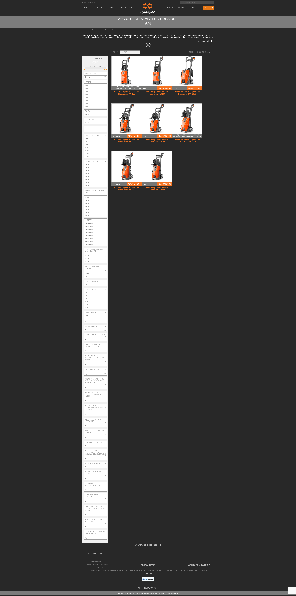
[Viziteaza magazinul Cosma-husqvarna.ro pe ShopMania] (148, 580)
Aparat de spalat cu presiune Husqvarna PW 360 (157, 141)
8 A (86, 141)
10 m (86, 301)
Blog (180, 7)
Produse (86, 7)
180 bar (87, 182)
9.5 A (86, 144)
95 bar (87, 197)
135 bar (87, 167)
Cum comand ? (96, 562)
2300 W (87, 94)
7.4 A (86, 138)
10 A (86, 147)
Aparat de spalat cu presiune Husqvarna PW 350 (126, 141)
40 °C (87, 256)
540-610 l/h (89, 238)
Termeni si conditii (96, 567)
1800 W (87, 88)
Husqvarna (88, 77)
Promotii (169, 7)
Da (86, 330)
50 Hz (87, 122)
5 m (86, 284)
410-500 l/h (89, 229)
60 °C (87, 259)
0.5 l (86, 315)
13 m (86, 304)
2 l (85, 318)
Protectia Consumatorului (97, 570)
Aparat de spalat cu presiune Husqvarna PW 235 (157, 93)
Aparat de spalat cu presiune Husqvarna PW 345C (187, 93)
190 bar (87, 185)
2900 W (87, 100)
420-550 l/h (89, 235)
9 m (86, 298)
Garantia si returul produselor (97, 565)
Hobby (98, 7)
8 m (86, 295)
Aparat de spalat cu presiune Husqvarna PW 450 (187, 141)
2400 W (87, 97)
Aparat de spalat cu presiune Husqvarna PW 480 (126, 189)
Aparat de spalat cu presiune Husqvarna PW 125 (126, 93)
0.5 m (87, 273)
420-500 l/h (89, 232)
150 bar (87, 173)
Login (90, 2)
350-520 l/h (89, 226)
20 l (86, 321)
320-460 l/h (89, 223)
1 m (86, 276)
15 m (86, 307)
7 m (86, 292)
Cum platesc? (97, 559)
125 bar (87, 164)
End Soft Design (173, 593)
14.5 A (87, 156)
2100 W (87, 91)
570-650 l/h (89, 244)
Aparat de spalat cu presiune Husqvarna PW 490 (157, 189)
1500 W (87, 85)
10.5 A (87, 150)
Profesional (125, 7)
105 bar (87, 200)
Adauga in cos (164, 88)
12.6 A (87, 153)
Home (84, 2)
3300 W (87, 106)
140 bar (87, 209)
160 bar (87, 179)
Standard (110, 7)
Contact (191, 7)
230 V (87, 114)
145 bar (87, 170)
